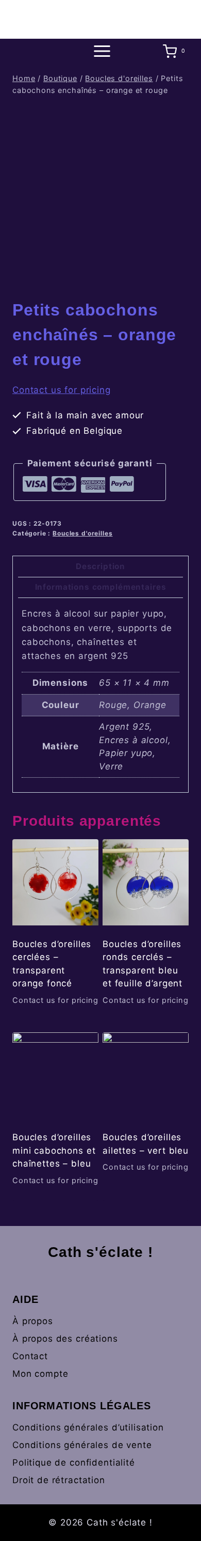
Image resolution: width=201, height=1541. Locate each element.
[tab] (100, 566)
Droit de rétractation (58, 1480)
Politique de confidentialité (73, 1462)
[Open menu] (100, 51)
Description (100, 566)
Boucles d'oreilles (82, 533)
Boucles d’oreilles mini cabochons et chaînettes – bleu (53, 1150)
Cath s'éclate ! (100, 1252)
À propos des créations (65, 1338)
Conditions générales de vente (82, 1445)
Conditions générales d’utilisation (88, 1427)
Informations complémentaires (100, 587)
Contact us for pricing (61, 390)
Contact (30, 1356)
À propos (32, 1321)
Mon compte (40, 1374)
